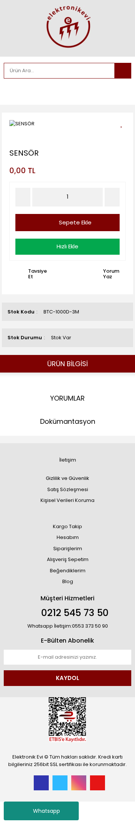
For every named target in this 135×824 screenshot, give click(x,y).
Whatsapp (46, 811)
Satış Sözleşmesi (67, 489)
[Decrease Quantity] (22, 197)
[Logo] (67, 27)
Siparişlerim (67, 548)
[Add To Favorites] (124, 123)
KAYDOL (67, 678)
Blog (67, 581)
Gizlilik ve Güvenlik (67, 478)
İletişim (67, 459)
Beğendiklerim (68, 570)
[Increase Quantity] (112, 197)
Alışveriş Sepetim (67, 559)
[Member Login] (11, 91)
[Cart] (120, 91)
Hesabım (68, 537)
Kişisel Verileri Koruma (67, 500)
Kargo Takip (67, 526)
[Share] (124, 136)
